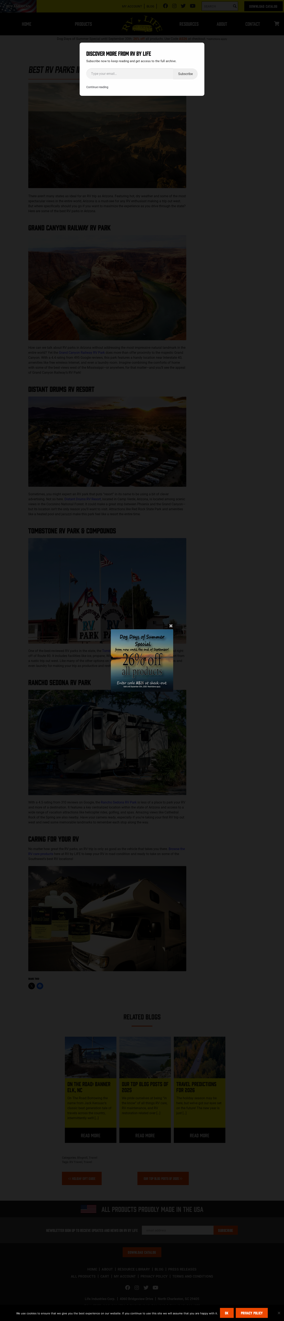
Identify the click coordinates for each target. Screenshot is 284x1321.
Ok (226, 1313)
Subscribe (185, 73)
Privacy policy (252, 1313)
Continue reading (97, 87)
